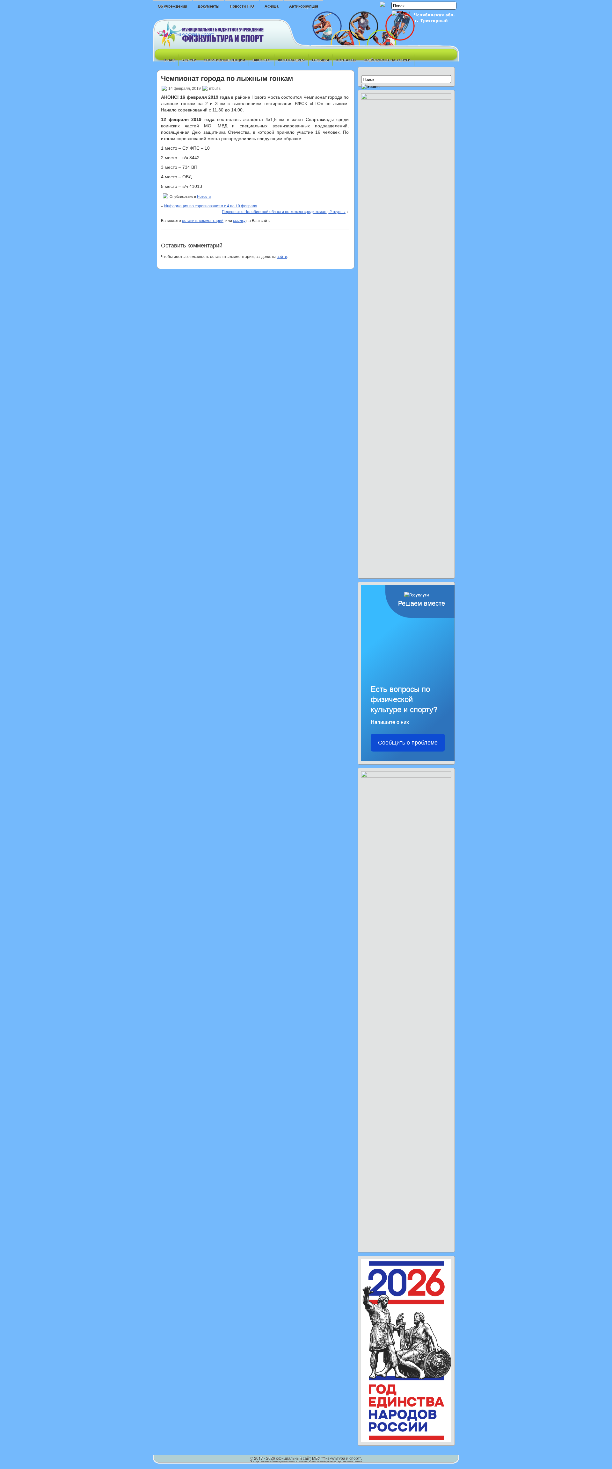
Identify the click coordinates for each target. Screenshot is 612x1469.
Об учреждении (172, 6)
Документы (208, 6)
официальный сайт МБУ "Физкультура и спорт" (318, 1458)
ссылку (239, 220)
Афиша (272, 6)
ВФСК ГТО (261, 60)
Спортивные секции (224, 60)
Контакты (346, 60)
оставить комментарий (202, 220)
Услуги (189, 60)
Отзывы (320, 60)
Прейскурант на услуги (387, 60)
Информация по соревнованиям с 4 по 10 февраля (210, 205)
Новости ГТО (242, 6)
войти (282, 256)
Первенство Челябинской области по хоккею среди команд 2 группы (284, 211)
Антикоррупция (303, 6)
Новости (204, 196)
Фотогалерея (291, 60)
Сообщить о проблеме (408, 742)
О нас (169, 60)
